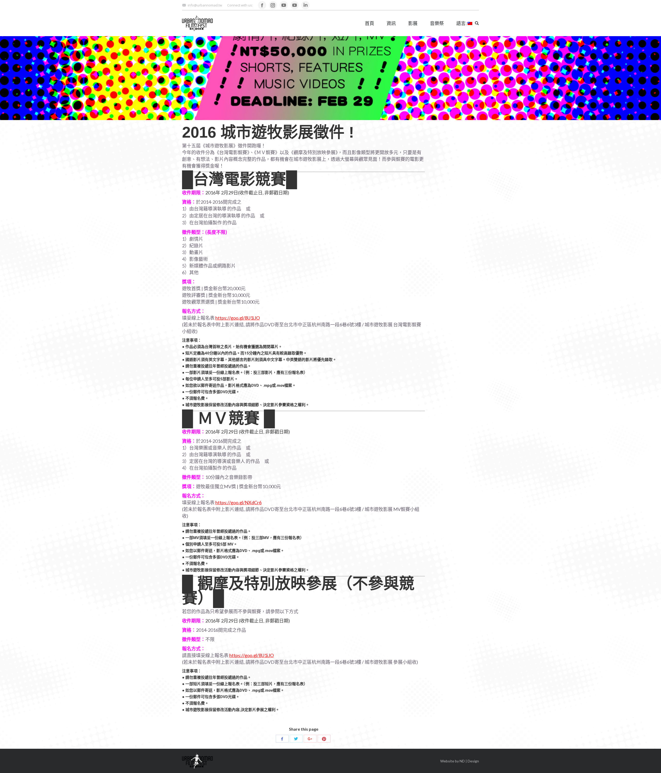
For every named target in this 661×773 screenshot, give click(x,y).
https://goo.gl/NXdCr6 (238, 502)
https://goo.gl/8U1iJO (237, 318)
